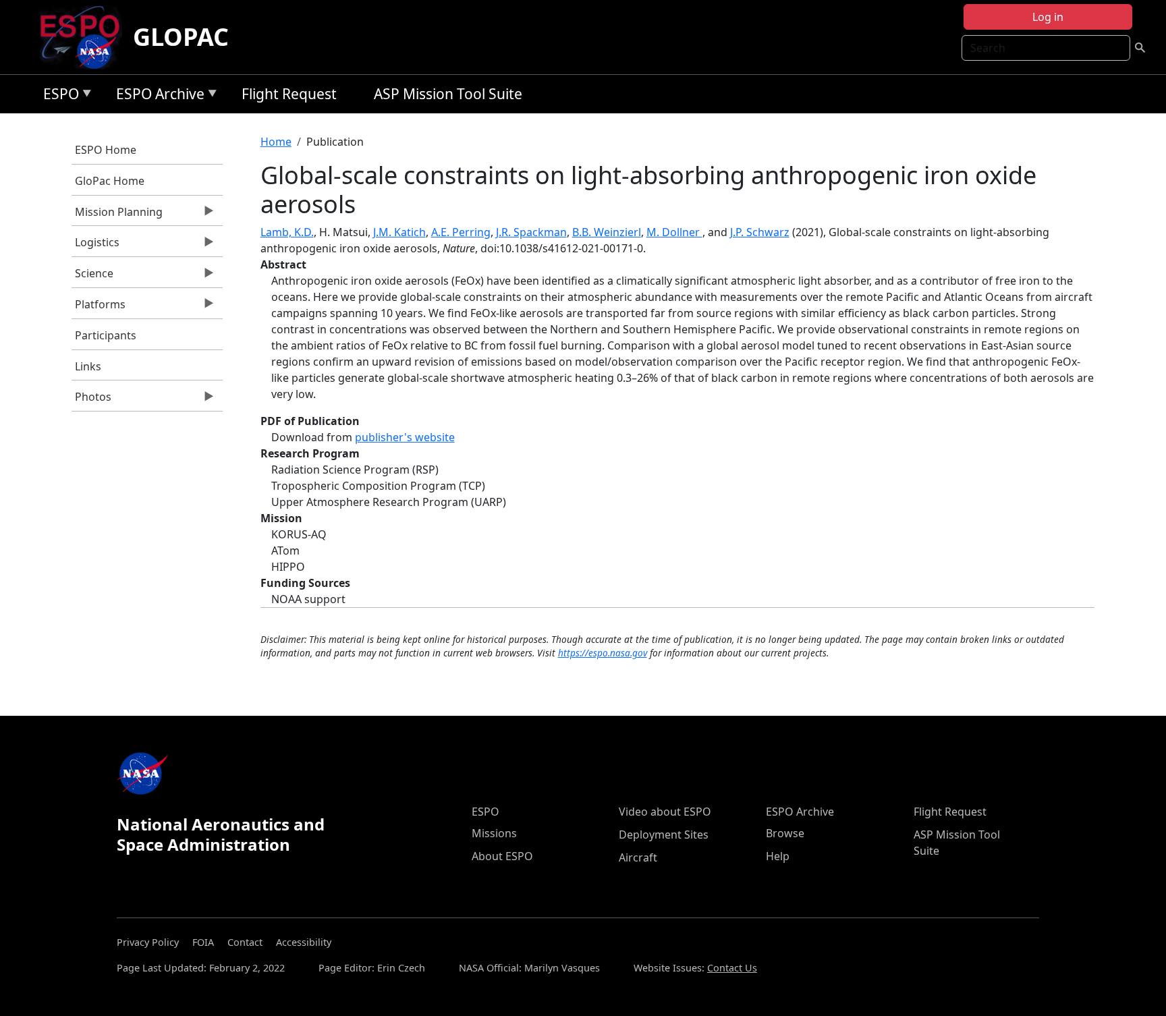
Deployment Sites (664, 834)
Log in (1047, 16)
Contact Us (732, 967)
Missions (494, 833)
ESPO (57, 96)
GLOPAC (181, 36)
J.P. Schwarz (759, 232)
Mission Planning (117, 215)
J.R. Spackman (531, 232)
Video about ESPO (665, 811)
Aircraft (638, 857)
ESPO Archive (156, 96)
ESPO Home (105, 149)
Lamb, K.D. (287, 232)
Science (92, 276)
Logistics (95, 245)
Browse (785, 833)
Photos (91, 400)
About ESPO (502, 856)
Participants (105, 335)
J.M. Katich (399, 232)
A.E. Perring (461, 232)
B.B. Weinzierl (606, 232)
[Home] (85, 37)
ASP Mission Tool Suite (448, 93)
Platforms (99, 307)
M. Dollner (674, 232)
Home (276, 141)
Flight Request (289, 93)
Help (777, 856)
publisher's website (405, 437)
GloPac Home (109, 180)
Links (88, 366)
